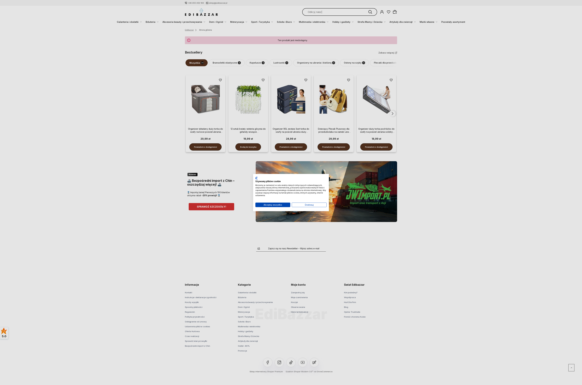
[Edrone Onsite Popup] (291, 192)
